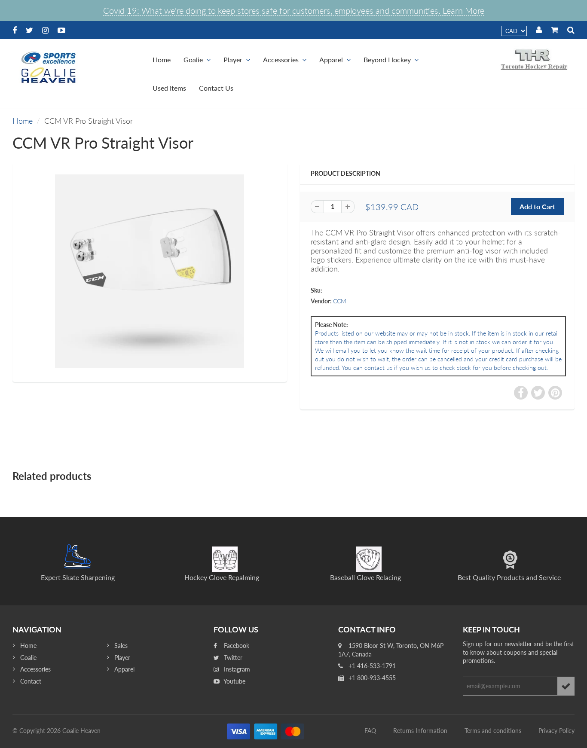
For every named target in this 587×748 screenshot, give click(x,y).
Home (162, 59)
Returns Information (420, 730)
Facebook (235, 645)
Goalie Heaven (81, 730)
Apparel (331, 59)
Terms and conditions (493, 730)
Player (232, 59)
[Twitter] (29, 30)
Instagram (236, 669)
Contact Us (216, 88)
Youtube (233, 681)
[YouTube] (61, 30)
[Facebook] (14, 30)
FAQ (370, 730)
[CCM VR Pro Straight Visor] (149, 271)
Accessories (281, 59)
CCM (339, 301)
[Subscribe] (566, 686)
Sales (121, 645)
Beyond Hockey (387, 59)
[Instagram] (45, 30)
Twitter (232, 657)
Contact (30, 681)
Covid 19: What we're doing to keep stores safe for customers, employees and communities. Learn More (293, 10)
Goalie (193, 59)
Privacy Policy (556, 730)
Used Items (169, 88)
